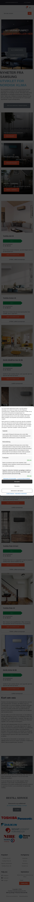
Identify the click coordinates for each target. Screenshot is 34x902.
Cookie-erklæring (10, 493)
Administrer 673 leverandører (9, 478)
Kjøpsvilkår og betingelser (21, 493)
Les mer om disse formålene (23, 478)
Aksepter (17, 481)
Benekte (17, 486)
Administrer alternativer (17, 490)
